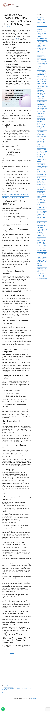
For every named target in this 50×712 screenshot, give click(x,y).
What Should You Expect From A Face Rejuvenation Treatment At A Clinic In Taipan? (42, 116)
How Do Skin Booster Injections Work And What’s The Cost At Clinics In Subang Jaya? (42, 149)
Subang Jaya (6, 685)
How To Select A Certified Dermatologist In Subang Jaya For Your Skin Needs (41, 199)
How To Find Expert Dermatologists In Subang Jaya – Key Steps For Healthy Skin (42, 252)
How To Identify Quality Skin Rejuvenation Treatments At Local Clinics (42, 158)
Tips (12, 687)
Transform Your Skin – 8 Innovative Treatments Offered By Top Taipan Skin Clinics (42, 260)
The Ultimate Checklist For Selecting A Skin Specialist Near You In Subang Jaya (42, 277)
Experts (5, 687)
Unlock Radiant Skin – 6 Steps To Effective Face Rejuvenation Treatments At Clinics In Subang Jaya (42, 234)
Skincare (9, 687)
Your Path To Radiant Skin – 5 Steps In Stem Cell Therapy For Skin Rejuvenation (41, 71)
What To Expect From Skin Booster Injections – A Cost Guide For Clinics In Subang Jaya (42, 243)
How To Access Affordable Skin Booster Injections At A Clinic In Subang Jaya (42, 166)
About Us (23, 3)
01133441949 (9, 650)
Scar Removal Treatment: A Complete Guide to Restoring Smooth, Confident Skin (42, 21)
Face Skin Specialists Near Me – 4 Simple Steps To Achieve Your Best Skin (42, 268)
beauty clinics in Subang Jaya (12, 38)
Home (17, 3)
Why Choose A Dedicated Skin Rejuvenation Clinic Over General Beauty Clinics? (42, 125)
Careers (38, 3)
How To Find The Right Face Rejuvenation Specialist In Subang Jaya (42, 182)
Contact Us (18, 6)
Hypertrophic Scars (42, 26)
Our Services (30, 3)
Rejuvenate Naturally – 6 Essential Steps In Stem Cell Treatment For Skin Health (42, 93)
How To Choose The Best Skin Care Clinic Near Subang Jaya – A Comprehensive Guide (42, 174)
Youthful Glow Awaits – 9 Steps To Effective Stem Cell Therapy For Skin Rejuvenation (42, 101)
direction (12, 653)
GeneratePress (33, 698)
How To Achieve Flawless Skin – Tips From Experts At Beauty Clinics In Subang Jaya (42, 191)
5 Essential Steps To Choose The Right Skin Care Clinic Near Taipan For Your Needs (42, 224)
